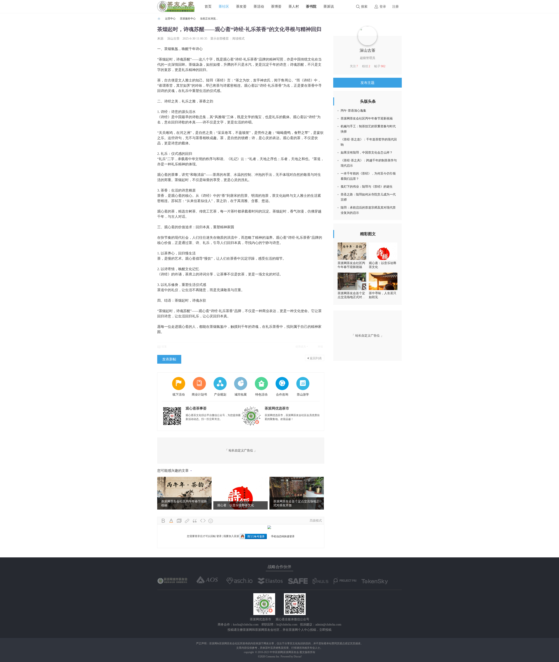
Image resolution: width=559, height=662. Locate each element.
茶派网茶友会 (159, 19)
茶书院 (311, 6)
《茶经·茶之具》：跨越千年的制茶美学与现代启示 (369, 163)
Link (187, 521)
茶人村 (293, 6)
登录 (383, 6)
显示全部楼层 (219, 38)
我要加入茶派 (231, 536)
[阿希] (239, 581)
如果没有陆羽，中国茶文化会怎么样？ (367, 152)
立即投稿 (325, 629)
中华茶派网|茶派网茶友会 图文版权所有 (292, 652)
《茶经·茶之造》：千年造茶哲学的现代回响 (369, 142)
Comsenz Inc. (273, 656)
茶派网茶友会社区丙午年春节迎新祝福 (367, 118)
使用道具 (300, 346)
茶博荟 (276, 6)
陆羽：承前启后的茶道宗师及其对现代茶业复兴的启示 (368, 210)
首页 (208, 6)
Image (179, 521)
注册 (395, 6)
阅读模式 (238, 38)
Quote (195, 521)
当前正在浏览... (209, 18)
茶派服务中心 (188, 18)
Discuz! (298, 656)
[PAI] (345, 581)
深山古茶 (173, 38)
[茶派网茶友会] (176, 6)
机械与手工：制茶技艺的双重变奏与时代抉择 (368, 129)
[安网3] (298, 581)
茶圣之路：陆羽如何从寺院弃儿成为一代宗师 (368, 197)
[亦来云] (270, 581)
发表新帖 (169, 359)
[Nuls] (321, 581)
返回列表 (316, 358)
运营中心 (170, 18)
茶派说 (328, 6)
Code (203, 521)
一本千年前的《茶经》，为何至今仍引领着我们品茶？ (368, 176)
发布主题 (367, 83)
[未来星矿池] (172, 580)
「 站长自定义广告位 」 (241, 450)
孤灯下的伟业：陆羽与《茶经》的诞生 (367, 186)
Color (171, 521)
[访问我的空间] (367, 35)
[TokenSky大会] (374, 581)
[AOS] (207, 580)
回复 (164, 346)
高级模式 (316, 520)
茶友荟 (241, 6)
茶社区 (224, 6)
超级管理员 (367, 58)
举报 (320, 346)
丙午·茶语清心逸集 (353, 110)
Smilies (211, 521)
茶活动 (259, 6)
